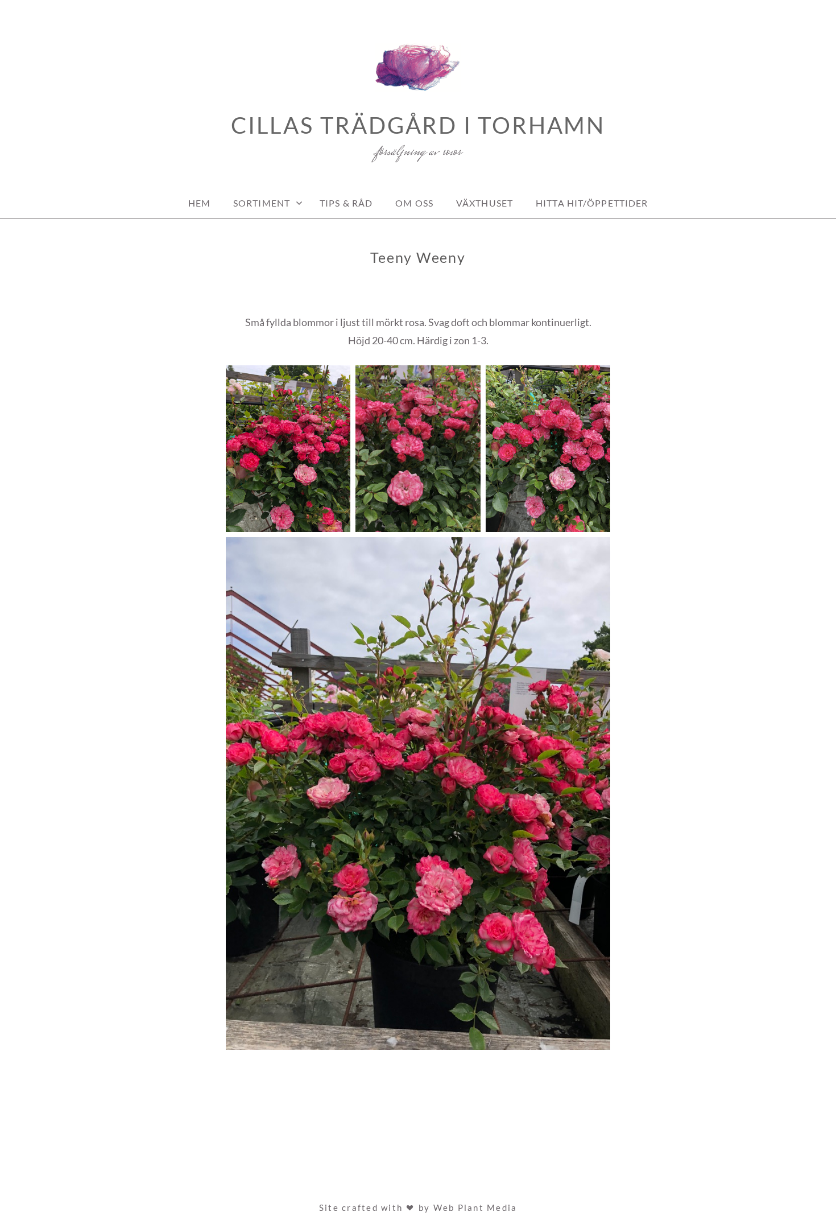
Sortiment (261, 202)
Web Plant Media (475, 1207)
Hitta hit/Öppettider (592, 202)
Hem (199, 202)
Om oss (414, 202)
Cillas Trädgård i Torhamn (418, 125)
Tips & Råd (346, 202)
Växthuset (484, 202)
